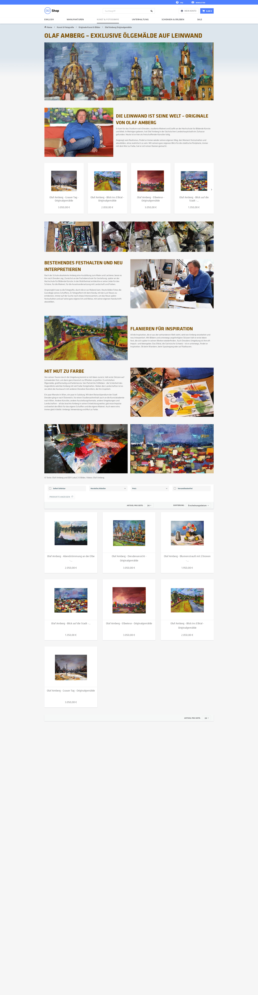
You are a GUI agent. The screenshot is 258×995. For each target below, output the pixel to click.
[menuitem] (129, 11)
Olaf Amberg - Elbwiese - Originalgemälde (129, 623)
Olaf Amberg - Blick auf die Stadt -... (71, 623)
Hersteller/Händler (98, 488)
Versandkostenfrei (185, 488)
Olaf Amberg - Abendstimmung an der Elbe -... (71, 558)
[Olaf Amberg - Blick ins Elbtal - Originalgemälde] (107, 179)
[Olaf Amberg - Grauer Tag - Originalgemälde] (64, 179)
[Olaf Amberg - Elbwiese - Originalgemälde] (150, 179)
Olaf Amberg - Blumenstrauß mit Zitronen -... (187, 558)
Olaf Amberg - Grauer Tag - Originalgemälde (71, 690)
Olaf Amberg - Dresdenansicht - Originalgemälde (129, 558)
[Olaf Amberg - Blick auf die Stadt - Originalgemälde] (194, 179)
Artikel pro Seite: (135, 505)
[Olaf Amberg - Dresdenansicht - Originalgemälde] (129, 532)
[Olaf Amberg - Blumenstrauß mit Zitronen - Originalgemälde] (187, 532)
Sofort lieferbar (59, 488)
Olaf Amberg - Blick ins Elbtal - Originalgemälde (187, 625)
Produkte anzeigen (59, 496)
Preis (134, 488)
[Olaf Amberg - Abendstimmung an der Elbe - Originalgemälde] (70, 532)
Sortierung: (178, 505)
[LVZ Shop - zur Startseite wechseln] (51, 10)
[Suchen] (152, 11)
